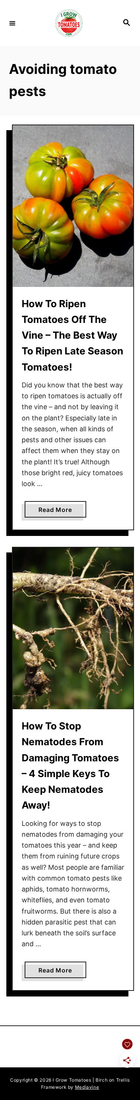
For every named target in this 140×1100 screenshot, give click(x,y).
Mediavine (87, 1087)
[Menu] (12, 22)
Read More (62, 512)
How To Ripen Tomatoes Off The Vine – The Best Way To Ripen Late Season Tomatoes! (72, 335)
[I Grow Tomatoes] (69, 23)
